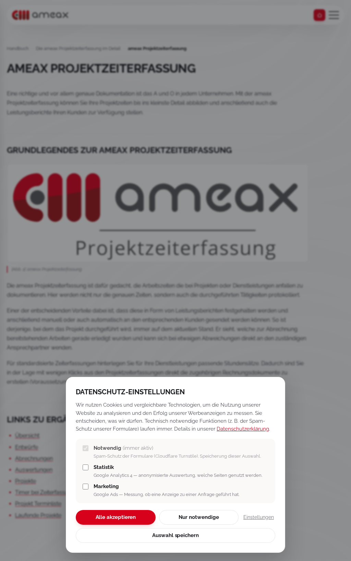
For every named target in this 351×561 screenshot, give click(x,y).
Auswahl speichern (175, 535)
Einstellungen (258, 517)
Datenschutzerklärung (243, 429)
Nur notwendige (199, 517)
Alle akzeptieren (116, 517)
